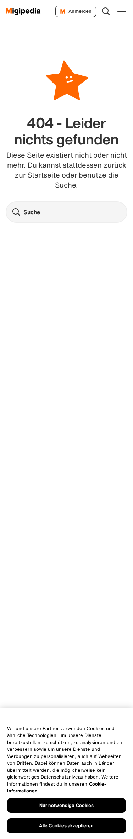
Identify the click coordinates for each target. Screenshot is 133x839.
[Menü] (121, 11)
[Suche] (106, 11)
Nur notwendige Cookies (66, 805)
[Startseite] (23, 11)
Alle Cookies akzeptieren (66, 825)
